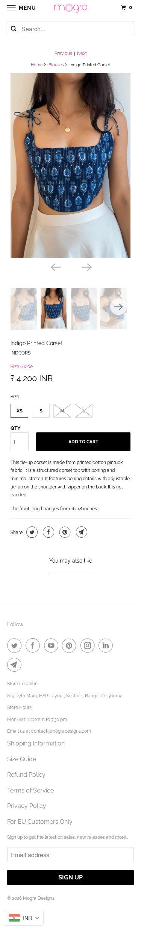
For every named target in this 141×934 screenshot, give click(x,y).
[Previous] (55, 266)
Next (82, 53)
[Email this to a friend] (80, 532)
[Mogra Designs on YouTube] (52, 645)
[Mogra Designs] (70, 7)
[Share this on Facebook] (47, 532)
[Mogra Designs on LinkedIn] (107, 645)
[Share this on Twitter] (31, 532)
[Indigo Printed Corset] (70, 165)
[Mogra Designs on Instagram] (89, 645)
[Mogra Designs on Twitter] (15, 645)
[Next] (86, 266)
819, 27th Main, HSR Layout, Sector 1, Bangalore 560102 (64, 695)
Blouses (56, 64)
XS (20, 411)
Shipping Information (36, 743)
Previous (63, 53)
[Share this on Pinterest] (64, 532)
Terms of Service (30, 790)
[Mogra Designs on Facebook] (34, 645)
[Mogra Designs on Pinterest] (70, 645)
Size (15, 396)
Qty (16, 428)
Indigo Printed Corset (36, 343)
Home (36, 64)
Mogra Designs (39, 898)
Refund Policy (26, 774)
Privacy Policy (26, 805)
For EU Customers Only (40, 821)
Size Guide (22, 366)
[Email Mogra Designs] (15, 664)
